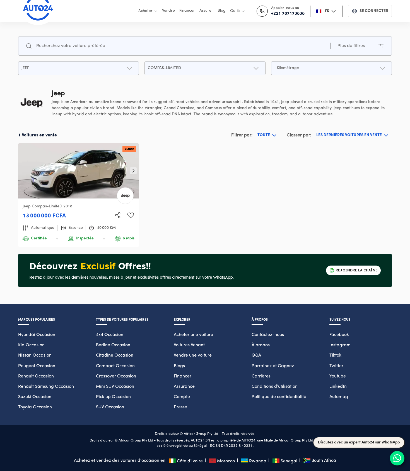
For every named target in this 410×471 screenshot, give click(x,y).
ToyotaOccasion (35, 407)
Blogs (179, 366)
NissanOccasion (35, 355)
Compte (182, 397)
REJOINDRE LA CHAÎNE (356, 270)
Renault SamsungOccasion (46, 386)
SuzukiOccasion (34, 397)
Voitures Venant (189, 345)
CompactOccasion (115, 366)
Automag (338, 397)
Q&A (256, 355)
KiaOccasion (31, 345)
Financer (182, 376)
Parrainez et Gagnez (273, 366)
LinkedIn (338, 386)
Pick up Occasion (113, 397)
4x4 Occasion (109, 335)
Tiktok (335, 355)
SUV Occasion (110, 407)
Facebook (339, 335)
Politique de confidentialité (279, 397)
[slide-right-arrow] (133, 170)
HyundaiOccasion (36, 335)
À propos (261, 345)
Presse (180, 407)
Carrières (261, 376)
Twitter (336, 366)
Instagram (340, 345)
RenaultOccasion (36, 376)
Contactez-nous (268, 335)
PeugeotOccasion (36, 366)
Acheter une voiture (193, 335)
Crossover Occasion (116, 376)
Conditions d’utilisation (275, 386)
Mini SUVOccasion (115, 386)
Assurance (184, 386)
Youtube (337, 376)
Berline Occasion (113, 345)
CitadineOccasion (114, 355)
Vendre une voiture (193, 355)
